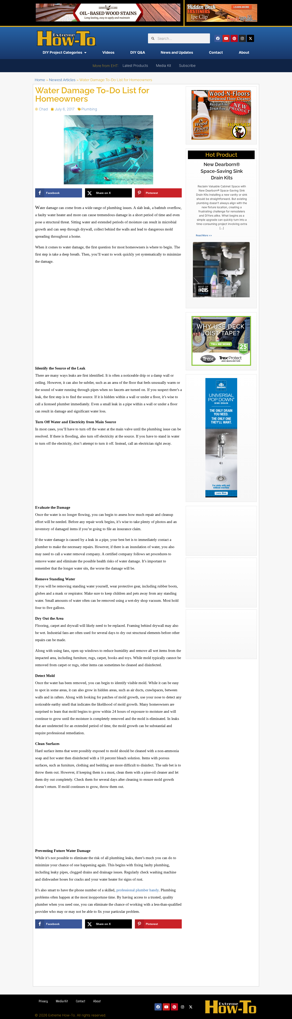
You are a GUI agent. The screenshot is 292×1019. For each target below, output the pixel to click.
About (244, 52)
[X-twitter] (250, 38)
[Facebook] (217, 38)
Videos (108, 52)
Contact (216, 52)
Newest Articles (62, 80)
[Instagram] (242, 38)
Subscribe (187, 65)
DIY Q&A (137, 52)
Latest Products (135, 65)
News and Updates (177, 52)
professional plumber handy (137, 890)
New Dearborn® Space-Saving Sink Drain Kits (222, 171)
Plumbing (89, 109)
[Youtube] (226, 38)
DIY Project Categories (62, 52)
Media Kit (163, 65)
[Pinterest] (234, 38)
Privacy (43, 1001)
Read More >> (204, 235)
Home (40, 80)
